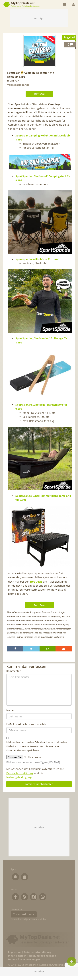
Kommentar (13, 671)
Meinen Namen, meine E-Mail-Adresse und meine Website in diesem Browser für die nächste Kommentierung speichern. (36, 746)
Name (10, 710)
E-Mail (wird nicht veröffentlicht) (26, 724)
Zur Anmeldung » (23, 914)
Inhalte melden (17, 955)
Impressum (14, 952)
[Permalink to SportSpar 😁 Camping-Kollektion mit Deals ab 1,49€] (39, 51)
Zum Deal (39, 93)
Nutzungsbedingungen (20, 777)
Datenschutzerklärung (19, 773)
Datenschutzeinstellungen (24, 959)
